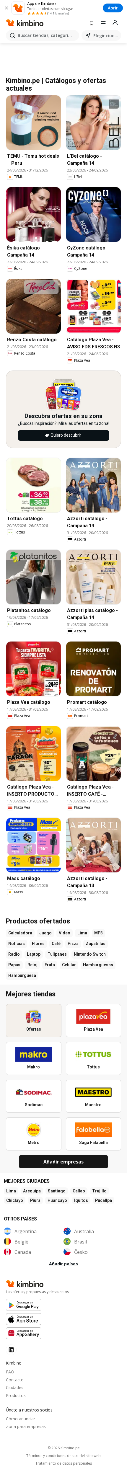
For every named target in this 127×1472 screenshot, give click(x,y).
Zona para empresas (26, 1426)
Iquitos (81, 1200)
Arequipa (32, 1191)
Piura (35, 1200)
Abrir (113, 8)
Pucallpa (103, 1200)
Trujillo (99, 1191)
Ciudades (14, 1387)
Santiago (57, 1191)
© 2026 (64, 1447)
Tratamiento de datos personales (63, 1463)
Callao (79, 1191)
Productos (16, 1395)
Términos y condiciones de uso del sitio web (63, 1455)
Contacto (15, 1380)
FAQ (10, 1372)
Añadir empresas (63, 1161)
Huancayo (57, 1200)
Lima (11, 1191)
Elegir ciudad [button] (106, 35)
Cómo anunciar (20, 1419)
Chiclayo (14, 1200)
